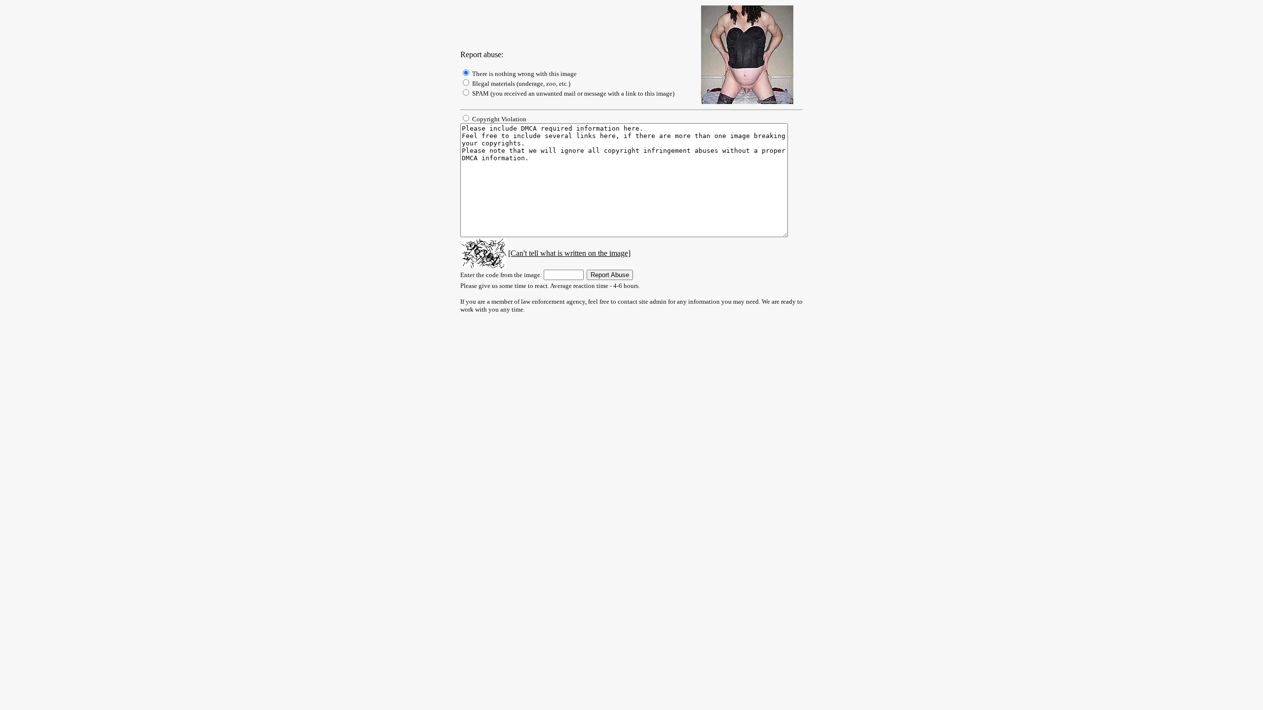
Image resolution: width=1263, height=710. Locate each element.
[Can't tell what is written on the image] (569, 253)
